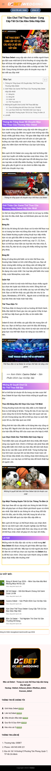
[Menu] (3, 4)
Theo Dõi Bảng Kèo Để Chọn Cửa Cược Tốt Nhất (25, 107)
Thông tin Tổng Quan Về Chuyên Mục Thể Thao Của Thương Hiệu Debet (24, 84)
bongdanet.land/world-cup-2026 (23, 632)
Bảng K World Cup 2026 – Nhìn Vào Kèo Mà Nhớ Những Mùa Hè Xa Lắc (26, 582)
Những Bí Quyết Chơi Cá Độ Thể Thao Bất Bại (21, 105)
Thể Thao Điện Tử (15, 102)
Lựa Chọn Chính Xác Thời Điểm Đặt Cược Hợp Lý (25, 110)
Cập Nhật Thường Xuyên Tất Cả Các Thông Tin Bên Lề (27, 112)
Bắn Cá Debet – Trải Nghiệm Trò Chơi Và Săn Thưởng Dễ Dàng (25, 620)
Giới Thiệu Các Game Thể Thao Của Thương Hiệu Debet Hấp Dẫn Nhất (25, 90)
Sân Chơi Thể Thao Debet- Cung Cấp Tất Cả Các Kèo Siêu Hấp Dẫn (26, 610)
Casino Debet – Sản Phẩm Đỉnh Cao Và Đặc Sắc (26, 601)
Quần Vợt (12, 99)
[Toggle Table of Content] (43, 80)
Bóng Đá (12, 94)
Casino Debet (29, 374)
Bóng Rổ (12, 97)
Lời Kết (7, 115)
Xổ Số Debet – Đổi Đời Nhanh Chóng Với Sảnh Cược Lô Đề (25, 592)
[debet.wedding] (25, 4)
